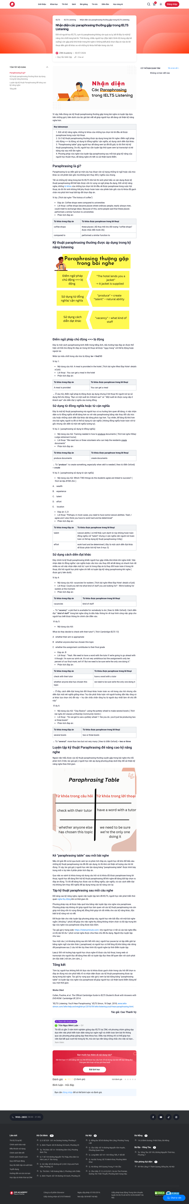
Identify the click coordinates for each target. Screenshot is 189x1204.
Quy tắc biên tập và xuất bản (21, 1165)
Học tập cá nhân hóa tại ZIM (21, 1177)
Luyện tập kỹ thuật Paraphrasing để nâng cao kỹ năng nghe (28, 84)
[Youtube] (161, 1117)
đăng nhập (68, 1092)
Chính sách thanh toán (19, 1157)
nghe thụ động (64, 899)
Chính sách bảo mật (18, 1145)
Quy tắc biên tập (64, 57)
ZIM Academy (65, 53)
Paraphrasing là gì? (17, 73)
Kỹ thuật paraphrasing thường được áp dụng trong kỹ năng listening (27, 77)
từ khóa (68, 186)
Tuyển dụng (14, 1169)
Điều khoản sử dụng (17, 1149)
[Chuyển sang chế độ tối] (161, 4)
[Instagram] (176, 1117)
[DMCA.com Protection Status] (160, 1194)
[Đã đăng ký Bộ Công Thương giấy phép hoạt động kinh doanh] (172, 1194)
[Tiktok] (168, 1117)
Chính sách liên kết (17, 1153)
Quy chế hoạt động (17, 1161)
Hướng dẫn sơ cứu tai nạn (20, 1173)
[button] (149, 4)
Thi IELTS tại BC (16, 1140)
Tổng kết (13, 89)
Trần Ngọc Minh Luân (68, 1025)
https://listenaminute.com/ (87, 930)
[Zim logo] (12, 4)
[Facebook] (153, 1117)
